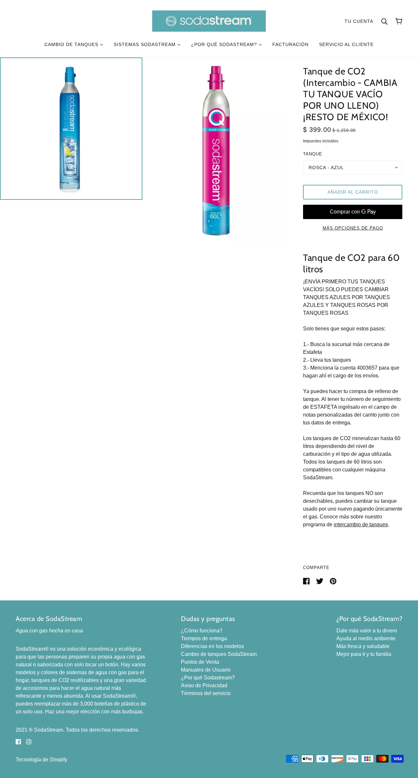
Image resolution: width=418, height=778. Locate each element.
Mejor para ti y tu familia (363, 654)
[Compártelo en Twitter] (320, 580)
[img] (18, 741)
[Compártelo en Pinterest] (333, 580)
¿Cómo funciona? (201, 630)
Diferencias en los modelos (212, 646)
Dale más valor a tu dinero (366, 630)
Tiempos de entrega (204, 638)
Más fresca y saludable (363, 646)
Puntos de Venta (200, 662)
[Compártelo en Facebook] (307, 580)
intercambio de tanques (361, 524)
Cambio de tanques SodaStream (219, 654)
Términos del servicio (206, 693)
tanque (312, 153)
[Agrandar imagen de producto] (71, 128)
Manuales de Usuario (206, 670)
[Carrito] (399, 21)
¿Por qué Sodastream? (208, 677)
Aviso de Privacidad (204, 685)
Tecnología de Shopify (41, 759)
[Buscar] (384, 21)
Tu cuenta (359, 21)
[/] (209, 21)
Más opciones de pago (353, 228)
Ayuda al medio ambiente (365, 638)
